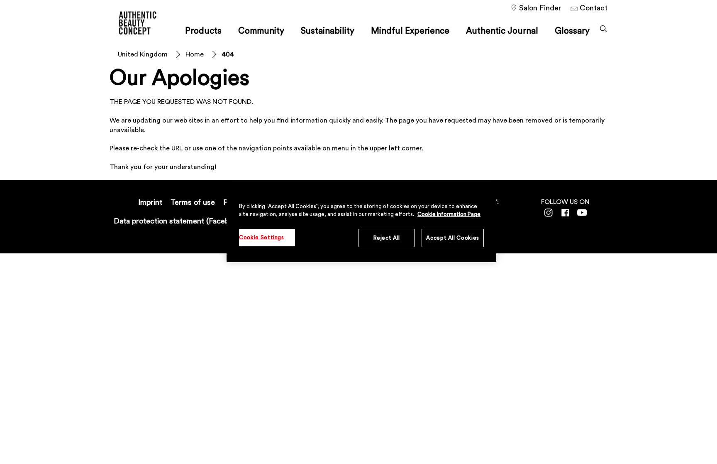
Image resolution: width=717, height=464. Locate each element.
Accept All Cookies (452, 238)
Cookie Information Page (448, 214)
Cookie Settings (261, 237)
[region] (361, 224)
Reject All (386, 238)
